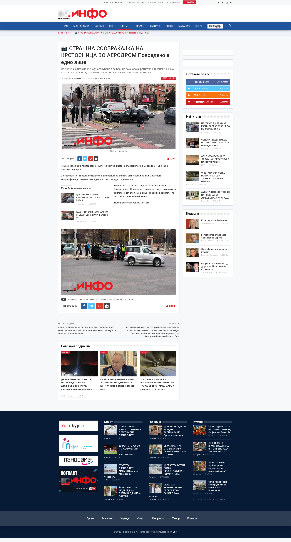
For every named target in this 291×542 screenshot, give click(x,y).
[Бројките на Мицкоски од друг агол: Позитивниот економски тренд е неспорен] (192, 267)
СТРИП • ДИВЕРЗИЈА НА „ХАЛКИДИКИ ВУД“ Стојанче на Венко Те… (220, 429)
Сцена (170, 26)
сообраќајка (130, 299)
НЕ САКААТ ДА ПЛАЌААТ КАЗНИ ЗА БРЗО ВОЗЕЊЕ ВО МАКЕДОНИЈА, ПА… (215, 126)
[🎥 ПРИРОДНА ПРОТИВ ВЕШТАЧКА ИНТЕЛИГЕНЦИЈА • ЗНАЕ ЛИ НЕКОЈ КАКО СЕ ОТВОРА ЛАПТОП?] (199, 446)
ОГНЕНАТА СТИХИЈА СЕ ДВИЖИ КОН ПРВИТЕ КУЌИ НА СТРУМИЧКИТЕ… (215, 159)
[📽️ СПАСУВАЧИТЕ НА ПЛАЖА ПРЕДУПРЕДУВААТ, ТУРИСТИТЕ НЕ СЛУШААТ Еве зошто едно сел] (155, 469)
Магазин (184, 26)
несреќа (118, 299)
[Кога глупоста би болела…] (192, 224)
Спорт (198, 26)
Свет (112, 26)
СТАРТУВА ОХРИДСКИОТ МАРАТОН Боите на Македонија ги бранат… (121, 471)
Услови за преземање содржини (119, 2)
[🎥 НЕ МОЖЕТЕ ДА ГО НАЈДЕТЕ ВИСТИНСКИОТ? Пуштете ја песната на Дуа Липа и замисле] (155, 430)
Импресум (163, 2)
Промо (91, 518)
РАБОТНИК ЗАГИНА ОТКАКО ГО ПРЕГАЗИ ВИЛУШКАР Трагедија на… (92, 215)
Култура (155, 26)
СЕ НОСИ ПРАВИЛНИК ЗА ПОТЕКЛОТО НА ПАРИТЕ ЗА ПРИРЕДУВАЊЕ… (215, 143)
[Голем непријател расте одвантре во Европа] (192, 238)
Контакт (152, 2)
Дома (65, 26)
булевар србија (106, 299)
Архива (140, 3)
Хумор (176, 518)
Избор (164, 78)
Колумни (139, 26)
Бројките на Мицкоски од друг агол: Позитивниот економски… (214, 266)
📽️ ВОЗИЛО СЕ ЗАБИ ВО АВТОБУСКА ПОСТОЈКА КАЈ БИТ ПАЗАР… (92, 197)
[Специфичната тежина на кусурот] (192, 252)
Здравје (125, 518)
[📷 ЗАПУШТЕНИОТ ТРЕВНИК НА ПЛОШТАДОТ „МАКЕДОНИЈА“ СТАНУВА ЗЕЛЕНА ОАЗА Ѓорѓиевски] (192, 195)
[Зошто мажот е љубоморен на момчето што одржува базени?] (199, 466)
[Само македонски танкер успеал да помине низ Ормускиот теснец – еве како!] (199, 485)
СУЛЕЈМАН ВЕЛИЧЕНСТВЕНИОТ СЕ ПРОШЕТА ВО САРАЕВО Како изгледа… (166, 490)
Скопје (124, 26)
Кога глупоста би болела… (215, 220)
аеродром (72, 299)
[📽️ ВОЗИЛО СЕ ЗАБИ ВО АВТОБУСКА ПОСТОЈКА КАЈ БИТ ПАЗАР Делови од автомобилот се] (67, 198)
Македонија (82, 26)
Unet (175, 532)
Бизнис (99, 26)
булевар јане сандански (88, 299)
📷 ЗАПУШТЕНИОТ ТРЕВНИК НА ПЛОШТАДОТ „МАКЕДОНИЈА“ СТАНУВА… (215, 195)
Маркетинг (175, 2)
